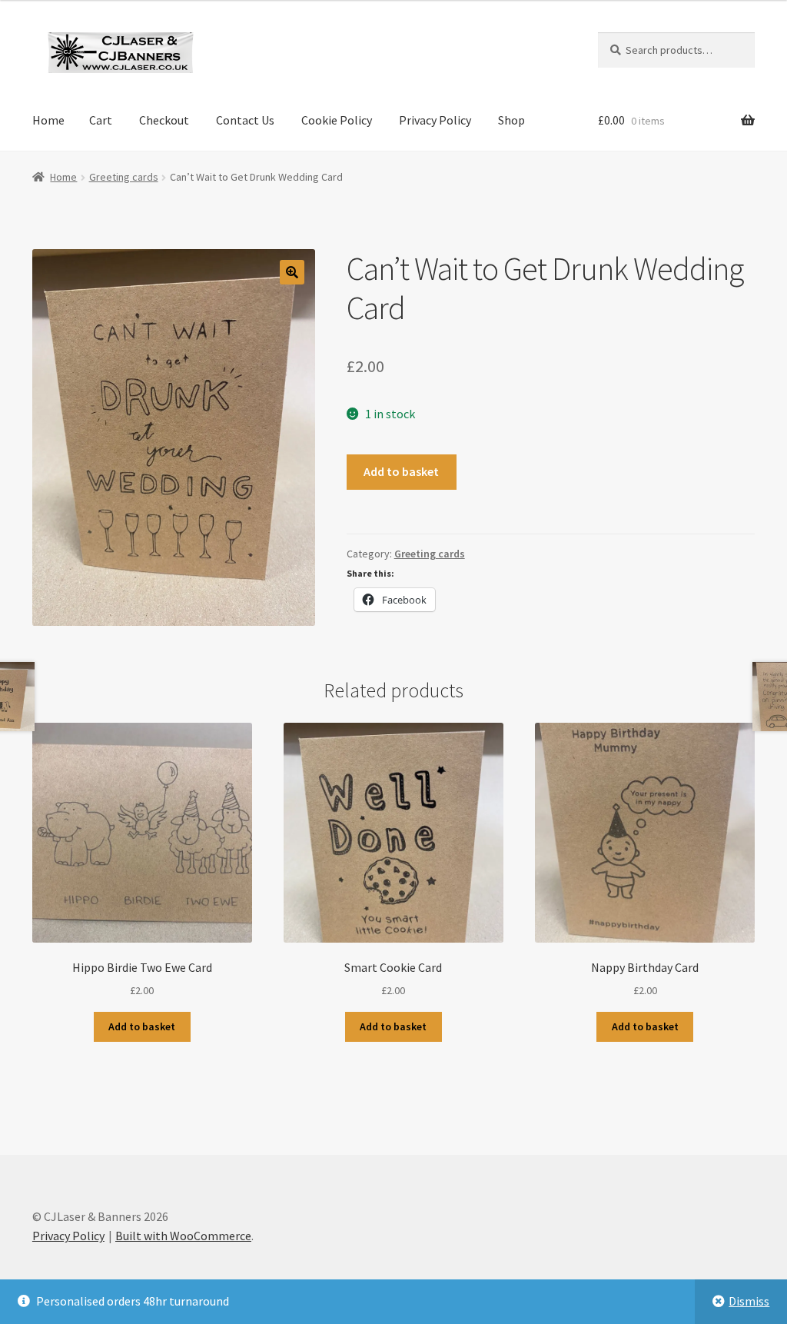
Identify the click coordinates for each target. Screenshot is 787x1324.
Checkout (164, 120)
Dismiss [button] (749, 1301)
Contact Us (245, 120)
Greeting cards (123, 177)
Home (48, 120)
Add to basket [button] (141, 1026)
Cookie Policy (336, 120)
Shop (511, 120)
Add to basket (401, 471)
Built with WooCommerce (183, 1235)
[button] (292, 272)
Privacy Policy (435, 120)
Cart (100, 120)
